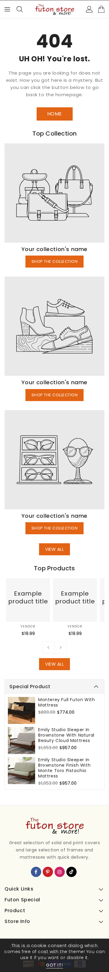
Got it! (54, 965)
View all (54, 549)
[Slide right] (60, 648)
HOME (54, 113)
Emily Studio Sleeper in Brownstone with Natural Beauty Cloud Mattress (66, 735)
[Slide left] (49, 648)
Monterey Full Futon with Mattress (66, 702)
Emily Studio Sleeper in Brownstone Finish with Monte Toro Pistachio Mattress (64, 768)
